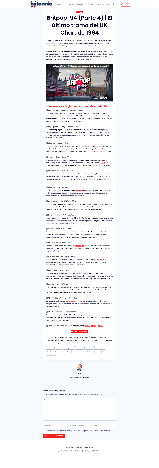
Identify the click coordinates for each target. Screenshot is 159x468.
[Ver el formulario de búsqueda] (113, 4)
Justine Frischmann (94, 151)
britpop (58, 348)
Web (95, 426)
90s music (50, 348)
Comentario (49, 400)
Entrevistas (89, 4)
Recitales (97, 4)
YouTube (71, 4)
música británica (77, 352)
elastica (50, 352)
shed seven (90, 352)
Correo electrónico (76, 426)
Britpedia (79, 4)
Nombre (47, 426)
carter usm (80, 348)
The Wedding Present (75, 301)
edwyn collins (99, 348)
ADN (79, 373)
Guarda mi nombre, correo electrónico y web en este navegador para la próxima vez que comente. (78, 431)
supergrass (107, 352)
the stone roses (52, 355)
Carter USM (101, 260)
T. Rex (103, 163)
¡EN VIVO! (125, 4)
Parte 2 (93, 326)
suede (98, 352)
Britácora (106, 4)
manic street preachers (62, 352)
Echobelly (79, 190)
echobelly (89, 348)
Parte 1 (87, 326)
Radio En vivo (62, 4)
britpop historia (69, 348)
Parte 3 (100, 326)
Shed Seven (79, 246)
